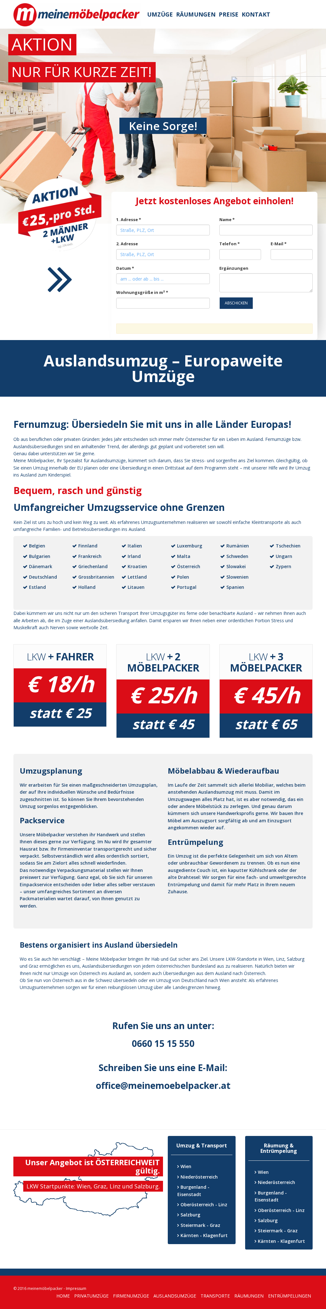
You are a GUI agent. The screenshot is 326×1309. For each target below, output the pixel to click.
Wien (186, 1166)
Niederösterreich (199, 1177)
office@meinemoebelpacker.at (163, 1085)
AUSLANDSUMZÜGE (174, 1296)
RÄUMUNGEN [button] (196, 14)
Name (227, 219)
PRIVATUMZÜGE (91, 1296)
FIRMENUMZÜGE (131, 1296)
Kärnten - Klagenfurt (204, 1235)
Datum (125, 268)
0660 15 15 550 (163, 1043)
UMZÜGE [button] (160, 14)
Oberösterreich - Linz (204, 1204)
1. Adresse (128, 219)
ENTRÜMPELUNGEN (289, 1296)
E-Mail (279, 244)
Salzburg (190, 1215)
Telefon (229, 244)
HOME (63, 1296)
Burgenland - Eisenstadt (193, 1190)
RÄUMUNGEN (249, 1296)
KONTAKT (256, 14)
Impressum (76, 1288)
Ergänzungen (233, 268)
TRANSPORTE (215, 1296)
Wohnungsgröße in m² (142, 292)
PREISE (228, 14)
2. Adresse (127, 244)
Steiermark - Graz (200, 1225)
